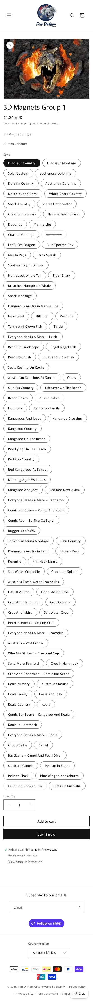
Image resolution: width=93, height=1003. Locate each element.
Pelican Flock (18, 775)
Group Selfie (17, 745)
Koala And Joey (50, 694)
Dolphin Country (21, 183)
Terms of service (47, 993)
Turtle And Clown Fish (25, 326)
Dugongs (15, 224)
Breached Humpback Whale (29, 285)
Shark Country (19, 204)
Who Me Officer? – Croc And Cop (33, 653)
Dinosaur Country (22, 163)
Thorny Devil (70, 551)
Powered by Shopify (53, 986)
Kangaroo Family (47, 408)
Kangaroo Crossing (67, 418)
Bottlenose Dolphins (55, 173)
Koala (46, 704)
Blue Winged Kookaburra (59, 775)
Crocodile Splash (64, 571)
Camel (43, 745)
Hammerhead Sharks (64, 214)
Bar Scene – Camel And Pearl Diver (35, 755)
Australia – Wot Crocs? (26, 643)
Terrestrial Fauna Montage (28, 540)
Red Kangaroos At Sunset (28, 469)
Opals (71, 377)
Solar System (18, 173)
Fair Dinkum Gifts (29, 986)
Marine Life (42, 224)
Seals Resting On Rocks (26, 367)
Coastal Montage (21, 234)
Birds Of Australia (67, 786)
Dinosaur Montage (61, 163)
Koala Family (18, 694)
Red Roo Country (21, 459)
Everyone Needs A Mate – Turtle (33, 336)
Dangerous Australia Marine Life (33, 306)
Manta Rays (17, 255)
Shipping (26, 123)
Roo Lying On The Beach (27, 449)
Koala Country (19, 704)
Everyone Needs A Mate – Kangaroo (36, 500)
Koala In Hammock (22, 724)
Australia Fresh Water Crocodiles (33, 581)
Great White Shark (22, 214)
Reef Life (66, 316)
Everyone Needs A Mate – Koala (32, 735)
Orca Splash (47, 255)
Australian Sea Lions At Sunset (32, 377)
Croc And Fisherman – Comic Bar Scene (39, 673)
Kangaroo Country (22, 428)
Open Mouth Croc (55, 592)
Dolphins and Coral (23, 193)
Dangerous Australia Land (28, 551)
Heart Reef (16, 316)
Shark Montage (20, 295)
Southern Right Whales (26, 265)
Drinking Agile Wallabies (27, 479)
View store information (25, 861)
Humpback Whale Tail (24, 275)
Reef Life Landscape (23, 346)
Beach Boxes (18, 398)
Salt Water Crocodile (24, 571)
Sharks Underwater (57, 204)
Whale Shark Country (65, 193)
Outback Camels (20, 765)
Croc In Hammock (64, 663)
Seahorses (56, 235)
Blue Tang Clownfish (58, 357)
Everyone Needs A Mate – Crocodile (36, 632)
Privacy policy (24, 993)
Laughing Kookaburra (27, 786)
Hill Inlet (42, 316)
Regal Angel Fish (63, 346)
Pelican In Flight (57, 765)
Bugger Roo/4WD (21, 530)
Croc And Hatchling (23, 602)
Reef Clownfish (19, 357)
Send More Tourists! (23, 663)
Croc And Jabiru (20, 612)
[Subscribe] (79, 907)
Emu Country (70, 540)
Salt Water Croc (56, 612)
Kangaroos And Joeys (24, 418)
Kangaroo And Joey (23, 489)
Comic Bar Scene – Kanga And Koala (36, 510)
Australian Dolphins (60, 183)
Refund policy (77, 986)
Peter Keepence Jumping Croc (31, 622)
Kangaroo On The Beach (27, 438)
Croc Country (60, 602)
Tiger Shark (61, 275)
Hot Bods (15, 408)
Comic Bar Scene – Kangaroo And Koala (39, 714)
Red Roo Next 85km (64, 489)
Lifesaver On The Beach (63, 387)
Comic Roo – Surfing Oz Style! (31, 520)
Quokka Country (21, 387)
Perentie (14, 561)
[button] (9, 15)
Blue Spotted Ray (60, 244)
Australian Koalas (54, 683)
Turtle (58, 326)
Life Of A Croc (19, 592)
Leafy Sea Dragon (21, 244)
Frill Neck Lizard (45, 561)
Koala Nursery (19, 683)
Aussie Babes (51, 398)
